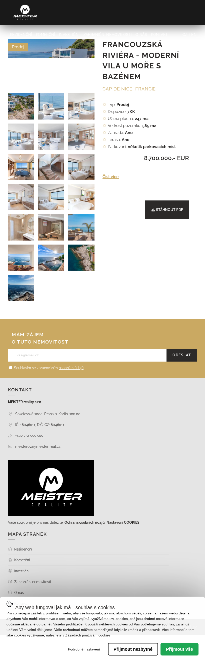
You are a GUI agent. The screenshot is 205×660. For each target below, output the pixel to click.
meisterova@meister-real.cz (37, 446)
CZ (185, 35)
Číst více (110, 176)
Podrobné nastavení (84, 649)
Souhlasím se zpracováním (48, 368)
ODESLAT (181, 355)
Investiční (69, 35)
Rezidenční (21, 35)
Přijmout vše (179, 649)
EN (193, 35)
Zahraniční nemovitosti (108, 35)
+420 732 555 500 (29, 435)
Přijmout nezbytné (133, 649)
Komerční (45, 35)
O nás (141, 35)
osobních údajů (71, 368)
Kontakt (159, 35)
